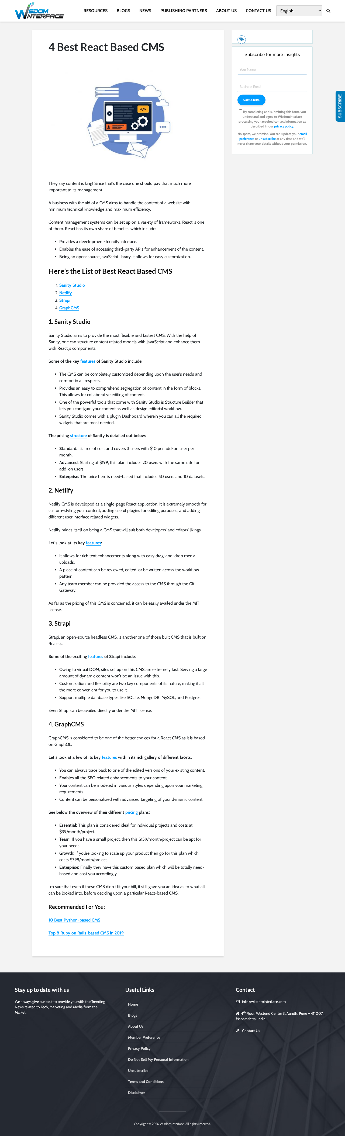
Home (133, 1004)
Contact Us (251, 1030)
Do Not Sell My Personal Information (158, 1059)
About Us (135, 1026)
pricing (131, 812)
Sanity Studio (72, 285)
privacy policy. (284, 126)
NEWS (145, 10)
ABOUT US (226, 10)
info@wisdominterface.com (264, 1001)
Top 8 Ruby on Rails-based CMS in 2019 (86, 933)
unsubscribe (267, 139)
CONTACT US (258, 10)
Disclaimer (136, 1092)
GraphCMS (69, 307)
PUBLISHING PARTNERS (183, 10)
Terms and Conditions (146, 1081)
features (87, 361)
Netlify (65, 292)
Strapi (64, 300)
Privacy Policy (139, 1048)
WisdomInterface (171, 1124)
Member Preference (144, 1037)
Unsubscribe (138, 1070)
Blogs (132, 1015)
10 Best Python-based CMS (74, 920)
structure (78, 435)
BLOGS (123, 10)
